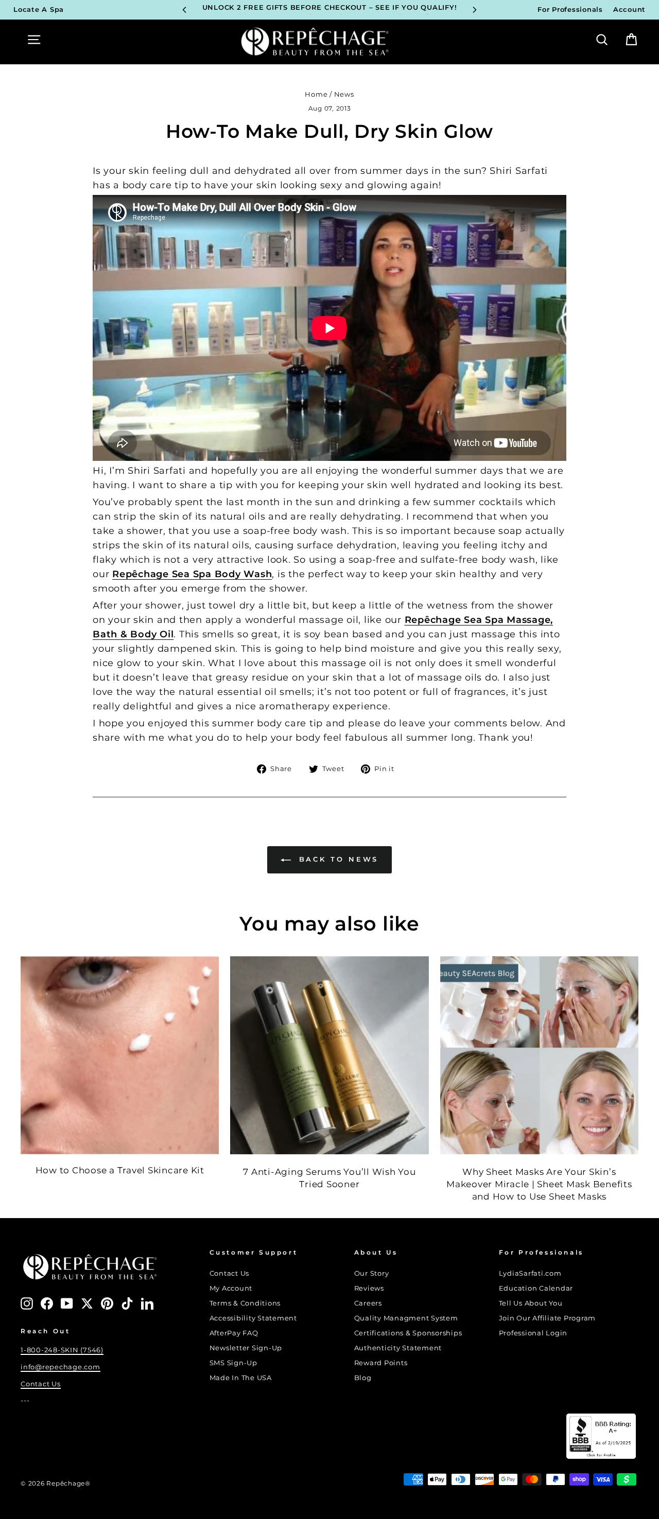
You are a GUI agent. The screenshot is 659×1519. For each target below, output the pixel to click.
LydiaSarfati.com (530, 1273)
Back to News (337, 859)
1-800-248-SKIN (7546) (62, 1350)
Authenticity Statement (398, 1348)
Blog (363, 1378)
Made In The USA (241, 1378)
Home (316, 94)
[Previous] (184, 10)
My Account (231, 1288)
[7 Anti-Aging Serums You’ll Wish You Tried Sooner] (329, 1055)
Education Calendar (536, 1288)
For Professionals (570, 9)
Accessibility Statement (253, 1318)
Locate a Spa (38, 9)
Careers (368, 1303)
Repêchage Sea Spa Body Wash (192, 574)
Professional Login (533, 1333)
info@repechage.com (60, 1367)
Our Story (371, 1273)
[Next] (475, 10)
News (344, 94)
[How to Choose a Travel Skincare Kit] (120, 1055)
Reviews (369, 1288)
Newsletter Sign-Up (246, 1348)
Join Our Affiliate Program (547, 1318)
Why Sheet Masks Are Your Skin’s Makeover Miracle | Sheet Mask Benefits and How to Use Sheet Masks (539, 1184)
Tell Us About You (531, 1303)
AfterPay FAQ (234, 1333)
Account (629, 9)
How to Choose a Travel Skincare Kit (120, 1170)
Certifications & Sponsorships (408, 1333)
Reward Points (381, 1363)
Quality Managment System (406, 1318)
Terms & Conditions (245, 1303)
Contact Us (41, 1384)
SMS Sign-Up (233, 1363)
